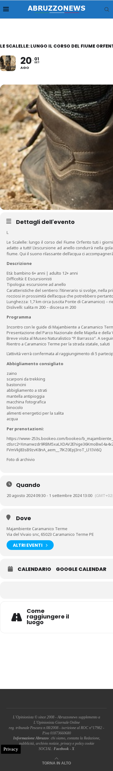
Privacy (10, 749)
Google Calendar (81, 569)
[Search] (107, 9)
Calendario (34, 569)
